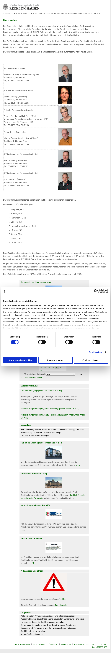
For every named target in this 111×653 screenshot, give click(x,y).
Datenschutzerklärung (84, 645)
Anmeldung (40, 616)
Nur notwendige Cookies (20, 360)
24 (41, 368)
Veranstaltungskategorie (35, 374)
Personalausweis (41, 628)
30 (64, 368)
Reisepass (71, 628)
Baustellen (58, 619)
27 (53, 368)
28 (57, 368)
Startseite (6, 14)
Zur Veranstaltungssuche (31, 377)
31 (41, 370)
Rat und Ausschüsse (57, 628)
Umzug (71, 430)
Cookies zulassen (90, 360)
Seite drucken (39, 645)
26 (49, 368)
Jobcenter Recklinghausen (43, 622)
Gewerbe (80, 430)
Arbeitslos (37, 433)
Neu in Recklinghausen (31, 430)
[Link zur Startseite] (21, 9)
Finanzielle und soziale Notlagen (35, 436)
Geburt (54, 430)
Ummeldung (40, 631)
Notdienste (71, 625)
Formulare (79, 619)
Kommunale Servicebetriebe (33, 625)
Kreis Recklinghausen (56, 625)
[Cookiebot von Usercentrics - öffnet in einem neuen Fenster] (96, 291)
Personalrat (95, 14)
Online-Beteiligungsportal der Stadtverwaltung (41, 391)
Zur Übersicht (61, 605)
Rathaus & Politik (20, 14)
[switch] (42, 342)
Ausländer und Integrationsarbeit (59, 616)
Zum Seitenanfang (22, 645)
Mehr (78, 465)
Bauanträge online (45, 619)
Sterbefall (63, 430)
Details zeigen (95, 352)
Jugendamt (60, 622)
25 (45, 368)
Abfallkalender (27, 616)
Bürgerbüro (69, 619)
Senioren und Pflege (52, 433)
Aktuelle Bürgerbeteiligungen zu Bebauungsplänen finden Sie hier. (50, 409)
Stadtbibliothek (27, 631)
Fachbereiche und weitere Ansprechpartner (70, 14)
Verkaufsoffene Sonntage (32, 634)
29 (60, 368)
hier (22, 530)
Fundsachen (26, 622)
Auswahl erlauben (55, 360)
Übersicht (53, 645)
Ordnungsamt (27, 628)
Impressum (66, 645)
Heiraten (46, 430)
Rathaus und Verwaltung (40, 14)
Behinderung (26, 433)
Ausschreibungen (28, 619)
